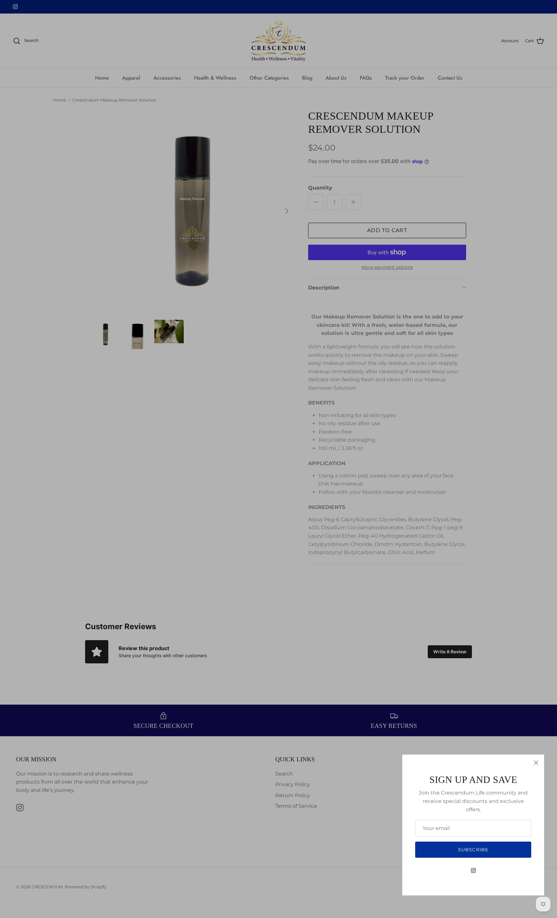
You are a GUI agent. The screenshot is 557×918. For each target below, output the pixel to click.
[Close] (536, 763)
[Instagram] (473, 870)
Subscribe (473, 850)
